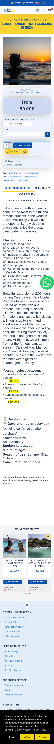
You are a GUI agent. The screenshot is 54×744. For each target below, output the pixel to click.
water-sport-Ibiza (31, 173)
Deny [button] (11, 737)
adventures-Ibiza (30, 177)
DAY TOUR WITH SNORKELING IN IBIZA (14, 563)
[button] (24, 593)
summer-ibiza (9, 180)
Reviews (42, 200)
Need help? (42, 188)
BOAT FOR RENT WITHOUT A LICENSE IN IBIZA (39, 563)
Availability (27, 194)
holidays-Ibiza (23, 180)
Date (6, 129)
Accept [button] (42, 737)
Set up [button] (27, 737)
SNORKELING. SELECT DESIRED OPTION (20, 119)
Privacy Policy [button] (39, 730)
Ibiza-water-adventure (12, 177)
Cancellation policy (20, 200)
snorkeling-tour (15, 173)
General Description (18, 188)
